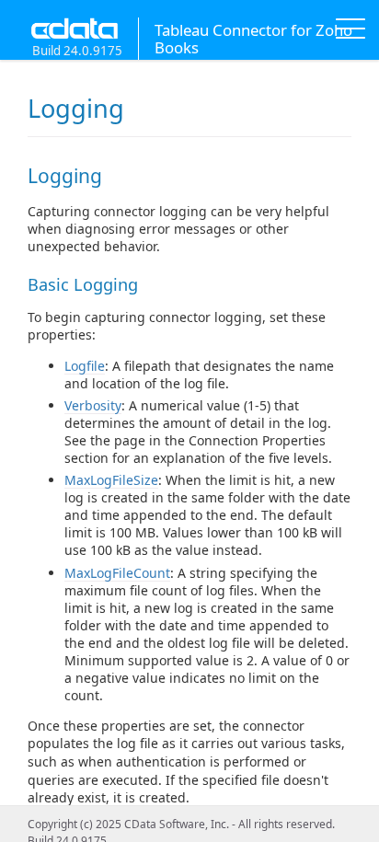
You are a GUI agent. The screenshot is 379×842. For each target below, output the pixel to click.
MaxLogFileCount (117, 573)
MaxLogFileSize (111, 480)
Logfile (84, 366)
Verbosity (92, 405)
